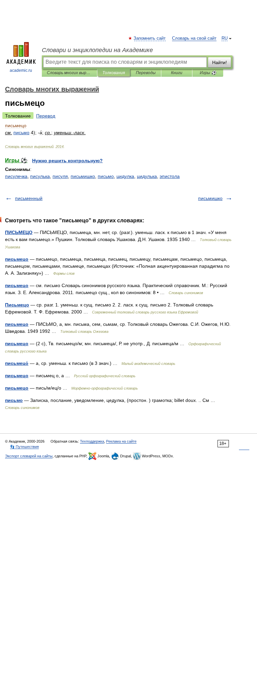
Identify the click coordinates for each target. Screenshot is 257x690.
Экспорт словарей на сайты (29, 456)
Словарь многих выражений (69, 72)
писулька (40, 176)
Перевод (45, 116)
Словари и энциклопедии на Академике (97, 50)
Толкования (113, 72)
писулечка (16, 176)
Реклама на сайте (121, 441)
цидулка (125, 176)
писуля (60, 176)
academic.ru (21, 70)
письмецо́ (16, 363)
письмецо (16, 259)
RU (225, 38)
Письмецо (17, 304)
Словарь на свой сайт (194, 38)
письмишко (83, 176)
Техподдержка (92, 441)
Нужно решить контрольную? (67, 160)
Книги (176, 72)
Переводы (146, 72)
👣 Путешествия (24, 447)
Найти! (219, 62)
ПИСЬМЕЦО (18, 232)
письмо (106, 176)
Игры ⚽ (208, 72)
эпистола (170, 176)
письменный (28, 198)
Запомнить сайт (150, 38)
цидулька (147, 176)
